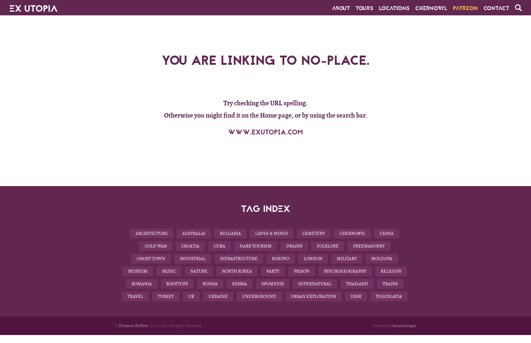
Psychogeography (345, 271)
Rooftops (177, 284)
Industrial (193, 258)
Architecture (152, 233)
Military (347, 258)
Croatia (190, 246)
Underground (259, 296)
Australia (193, 233)
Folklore (328, 246)
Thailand (357, 284)
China (387, 233)
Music (169, 271)
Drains (294, 246)
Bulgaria (230, 233)
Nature (198, 271)
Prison (301, 271)
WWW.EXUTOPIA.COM (265, 132)
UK (191, 296)
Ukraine (218, 296)
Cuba (219, 246)
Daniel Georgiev (404, 325)
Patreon (465, 8)
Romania (142, 284)
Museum (138, 271)
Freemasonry (369, 246)
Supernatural (315, 284)
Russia (210, 284)
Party (272, 271)
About (341, 8)
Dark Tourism (256, 246)
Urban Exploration (313, 296)
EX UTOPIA (33, 6)
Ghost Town (151, 258)
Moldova (381, 258)
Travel (135, 296)
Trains (390, 284)
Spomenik (273, 284)
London (313, 258)
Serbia (239, 284)
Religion (391, 271)
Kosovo (280, 258)
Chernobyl (431, 8)
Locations (394, 8)
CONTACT (496, 8)
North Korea (237, 271)
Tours (364, 8)
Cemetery (313, 233)
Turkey (166, 296)
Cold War (156, 246)
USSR (356, 296)
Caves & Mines (271, 233)
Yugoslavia (389, 296)
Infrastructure (239, 258)
